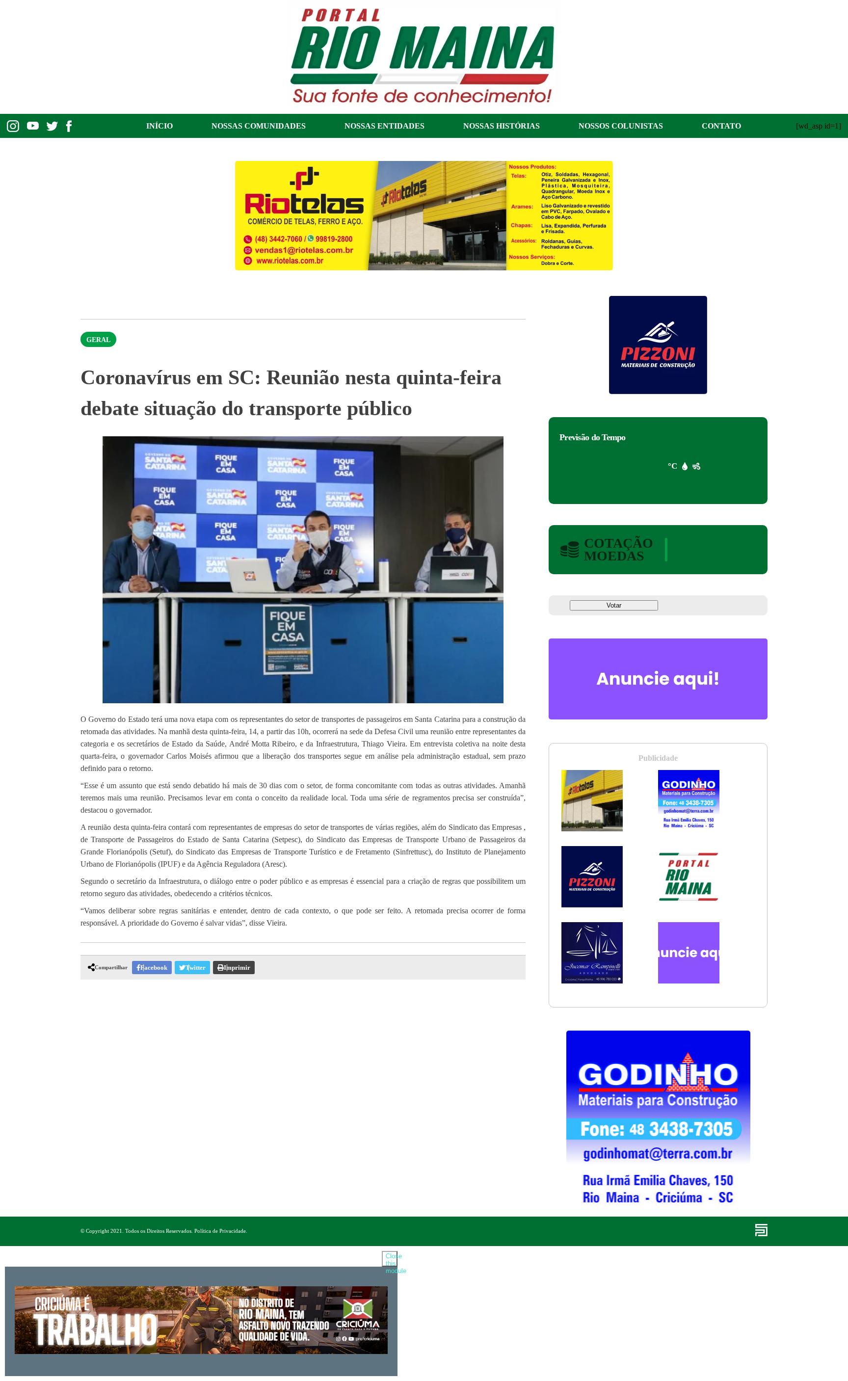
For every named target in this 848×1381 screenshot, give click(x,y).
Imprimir (237, 967)
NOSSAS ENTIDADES (384, 126)
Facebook (153, 967)
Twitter (196, 967)
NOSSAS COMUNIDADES (259, 126)
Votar (614, 605)
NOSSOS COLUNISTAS (621, 126)
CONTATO (721, 126)
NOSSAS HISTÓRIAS (501, 126)
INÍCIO (159, 126)
